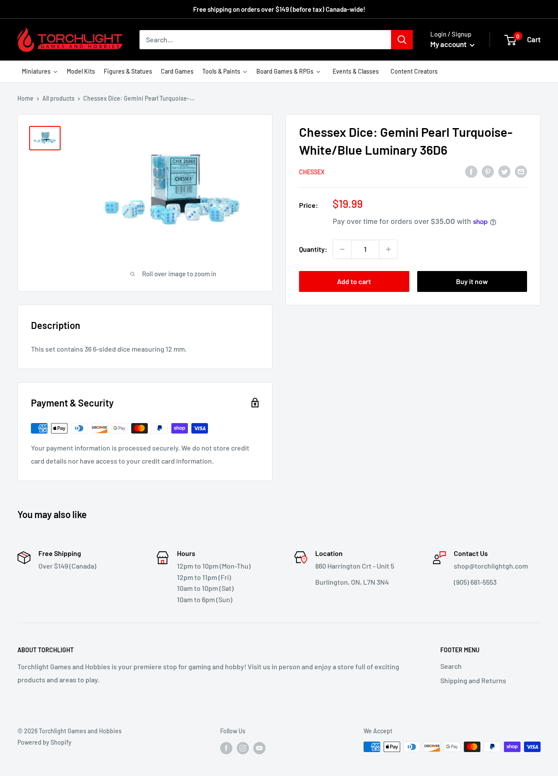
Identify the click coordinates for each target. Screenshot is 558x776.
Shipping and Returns (473, 680)
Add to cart (354, 281)
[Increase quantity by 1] (388, 249)
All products (58, 98)
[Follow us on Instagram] (243, 748)
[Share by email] (521, 171)
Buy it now (472, 281)
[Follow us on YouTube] (259, 748)
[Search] (402, 39)
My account (449, 44)
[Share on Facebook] (471, 171)
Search (451, 666)
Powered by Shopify (44, 742)
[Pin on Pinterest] (488, 171)
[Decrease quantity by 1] (342, 249)
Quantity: (313, 249)
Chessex (311, 172)
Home (25, 98)
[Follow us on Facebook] (226, 748)
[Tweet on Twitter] (504, 171)
